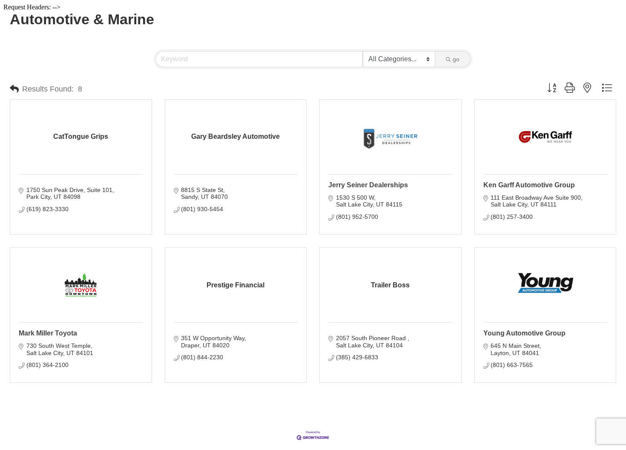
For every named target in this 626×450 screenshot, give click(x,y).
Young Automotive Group (524, 333)
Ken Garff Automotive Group (529, 185)
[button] (14, 89)
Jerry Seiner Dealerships (368, 185)
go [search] (456, 59)
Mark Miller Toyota (48, 333)
